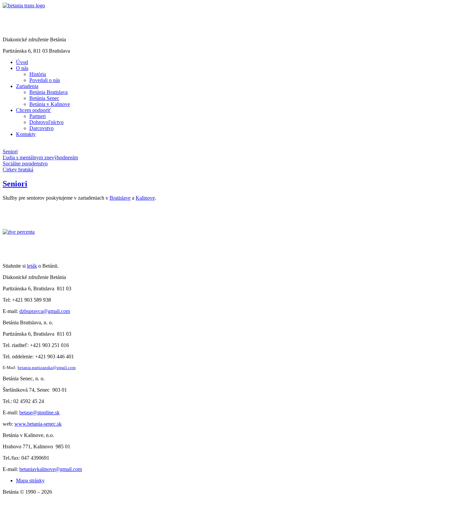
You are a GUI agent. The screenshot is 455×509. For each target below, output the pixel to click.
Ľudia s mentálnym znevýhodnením (40, 157)
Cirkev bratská (18, 169)
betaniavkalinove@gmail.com (50, 469)
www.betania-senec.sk (38, 424)
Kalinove (145, 198)
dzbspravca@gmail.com (44, 311)
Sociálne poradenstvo (25, 163)
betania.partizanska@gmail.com (47, 367)
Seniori (10, 151)
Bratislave (120, 198)
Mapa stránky (30, 480)
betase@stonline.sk (39, 412)
